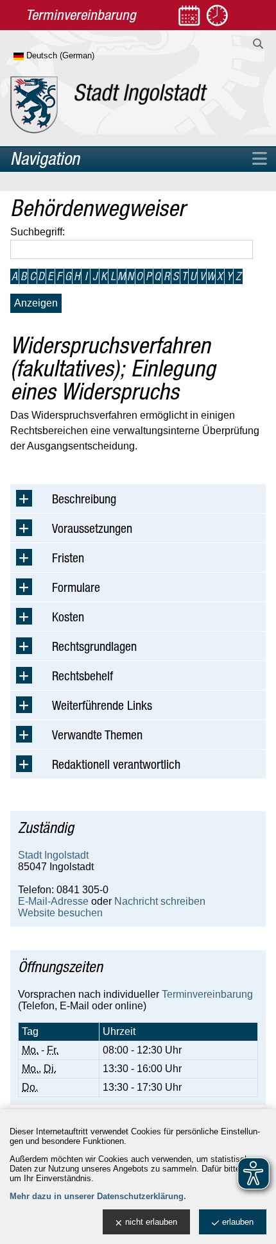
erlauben (238, 1222)
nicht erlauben (151, 1222)
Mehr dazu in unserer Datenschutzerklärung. (98, 1196)
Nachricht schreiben (159, 901)
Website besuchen (60, 912)
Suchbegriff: (37, 231)
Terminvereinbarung (207, 994)
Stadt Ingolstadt (53, 855)
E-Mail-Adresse (53, 901)
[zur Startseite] (108, 104)
